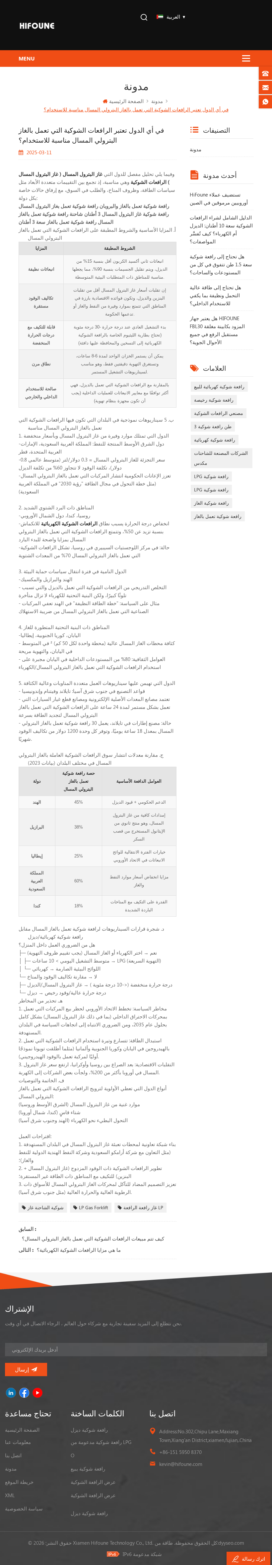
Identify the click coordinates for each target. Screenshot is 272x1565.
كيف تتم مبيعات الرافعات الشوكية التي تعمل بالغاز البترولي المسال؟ (93, 1238)
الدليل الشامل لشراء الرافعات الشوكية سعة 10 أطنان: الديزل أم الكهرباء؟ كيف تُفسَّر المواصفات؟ (221, 229)
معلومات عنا (18, 1442)
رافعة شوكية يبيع (88, 1468)
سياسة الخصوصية (24, 1508)
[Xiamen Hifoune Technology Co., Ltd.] (37, 25)
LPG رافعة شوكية (211, 476)
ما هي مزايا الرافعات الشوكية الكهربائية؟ (79, 1249)
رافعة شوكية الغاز (211, 503)
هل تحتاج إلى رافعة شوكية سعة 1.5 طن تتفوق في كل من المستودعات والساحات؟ (221, 264)
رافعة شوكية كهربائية (214, 440)
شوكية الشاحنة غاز (46, 1207)
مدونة (195, 149)
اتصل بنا (13, 1455)
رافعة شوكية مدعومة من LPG (101, 1442)
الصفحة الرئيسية (126, 101)
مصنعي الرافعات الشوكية (218, 413)
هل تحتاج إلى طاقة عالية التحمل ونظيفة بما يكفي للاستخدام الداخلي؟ (215, 295)
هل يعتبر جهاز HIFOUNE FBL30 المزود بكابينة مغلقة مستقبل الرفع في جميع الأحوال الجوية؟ (217, 330)
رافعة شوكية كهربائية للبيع (219, 386)
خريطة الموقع (19, 1482)
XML (10, 1495)
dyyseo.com (231, 1542)
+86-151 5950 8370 (180, 1452)
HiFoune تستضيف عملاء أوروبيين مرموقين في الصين (219, 198)
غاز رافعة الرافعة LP (143, 1207)
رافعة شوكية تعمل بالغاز (217, 516)
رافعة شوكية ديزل (89, 1429)
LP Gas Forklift (93, 1207)
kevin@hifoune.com (180, 1464)
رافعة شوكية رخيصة (214, 400)
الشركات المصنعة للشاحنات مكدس (221, 458)
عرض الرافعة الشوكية (93, 1482)
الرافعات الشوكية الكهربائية (69, 523)
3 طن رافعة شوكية (213, 426)
